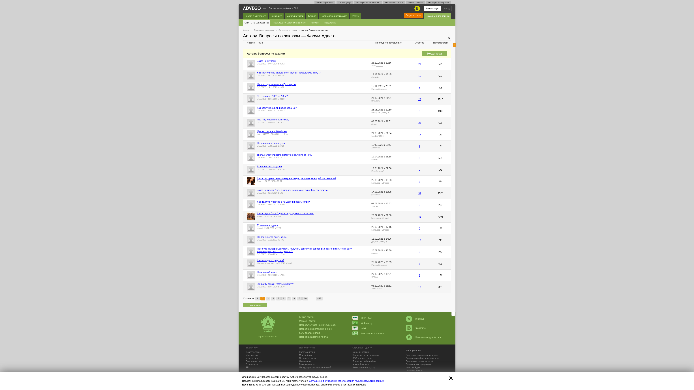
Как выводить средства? (270, 260)
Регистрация (432, 8)
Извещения (252, 358)
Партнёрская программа (334, 16)
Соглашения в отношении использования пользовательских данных (346, 381)
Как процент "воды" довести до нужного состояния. (285, 213)
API (247, 367)
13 (419, 134)
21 (419, 64)
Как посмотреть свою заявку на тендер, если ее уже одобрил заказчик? (296, 178)
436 (319, 298)
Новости (314, 22)
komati (260, 228)
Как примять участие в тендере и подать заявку (283, 201)
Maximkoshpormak (265, 263)
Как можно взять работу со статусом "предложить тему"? (288, 72)
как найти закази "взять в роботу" (275, 284)
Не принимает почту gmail (271, 143)
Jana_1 (260, 181)
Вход (447, 8)
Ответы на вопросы (255, 22)
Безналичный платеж (372, 333)
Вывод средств (306, 364)
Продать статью (307, 358)
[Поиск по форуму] (449, 38)
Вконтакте (420, 328)
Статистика (252, 364)
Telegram (420, 318)
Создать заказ (413, 15)
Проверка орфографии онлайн (315, 329)
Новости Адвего (414, 367)
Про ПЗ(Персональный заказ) (273, 119)
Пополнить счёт (254, 361)
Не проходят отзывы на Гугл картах (276, 84)
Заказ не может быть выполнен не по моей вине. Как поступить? (292, 190)
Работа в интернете (255, 16)
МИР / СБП (367, 318)
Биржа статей (306, 317)
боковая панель (454, 45)
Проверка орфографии (438, 2)
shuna (259, 216)
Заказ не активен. (266, 61)
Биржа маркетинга (324, 2)
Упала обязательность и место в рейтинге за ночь (284, 154)
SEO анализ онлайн (310, 333)
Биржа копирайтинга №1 (283, 8)
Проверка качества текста (313, 336)
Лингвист (360, 364)
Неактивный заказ (267, 272)
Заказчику (276, 16)
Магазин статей (294, 16)
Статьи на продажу (267, 225)
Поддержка (330, 22)
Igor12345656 (263, 134)
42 (419, 216)
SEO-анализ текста (394, 2)
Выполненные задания (269, 166)
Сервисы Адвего (414, 370)
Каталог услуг (345, 2)
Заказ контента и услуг (364, 367)
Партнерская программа (418, 364)
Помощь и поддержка (437, 16)
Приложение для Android (428, 337)
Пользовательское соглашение (289, 22)
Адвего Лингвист (415, 2)
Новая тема (434, 53)
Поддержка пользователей (420, 361)
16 (419, 76)
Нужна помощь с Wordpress (272, 131)
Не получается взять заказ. (272, 237)
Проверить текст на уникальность (317, 325)
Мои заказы (252, 355)
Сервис (312, 16)
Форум (355, 16)
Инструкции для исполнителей (315, 367)
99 (419, 193)
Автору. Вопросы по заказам (266, 53)
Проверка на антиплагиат (368, 2)
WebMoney (366, 323)
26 (419, 99)
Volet (363, 328)
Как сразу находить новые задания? (277, 108)
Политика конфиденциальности (422, 358)
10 (419, 240)
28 (419, 123)
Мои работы (305, 355)
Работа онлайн (307, 352)
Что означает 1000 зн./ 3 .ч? (272, 96)
